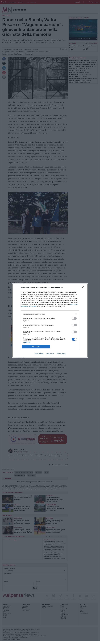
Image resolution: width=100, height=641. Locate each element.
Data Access (50, 353)
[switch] (74, 318)
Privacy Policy (61, 353)
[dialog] (50, 320)
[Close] (84, 287)
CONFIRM (36, 346)
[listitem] (50, 314)
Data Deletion (39, 353)
